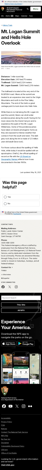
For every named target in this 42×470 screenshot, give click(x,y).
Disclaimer (5, 443)
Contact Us (6, 267)
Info (2, 16)
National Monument (14, 9)
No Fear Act (5, 439)
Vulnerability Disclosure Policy (12, 446)
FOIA (3, 425)
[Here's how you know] (21, 3)
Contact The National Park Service (14, 432)
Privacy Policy (6, 422)
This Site (21, 305)
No (9, 203)
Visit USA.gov (7, 465)
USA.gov (4, 450)
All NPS (21, 310)
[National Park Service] (2, 9)
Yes (9, 197)
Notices (4, 429)
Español (6, 278)
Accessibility (6, 418)
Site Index (7, 274)
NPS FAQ (4, 436)
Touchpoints (17, 214)
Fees (31, 16)
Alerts (9, 16)
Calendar (24, 16)
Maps (17, 16)
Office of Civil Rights (9, 453)
